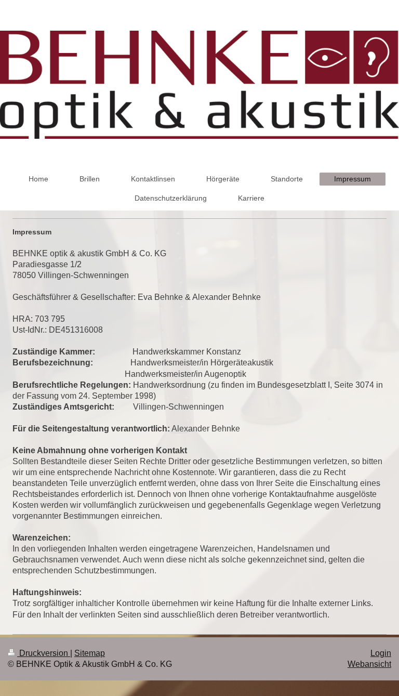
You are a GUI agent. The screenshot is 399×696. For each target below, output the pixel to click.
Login (380, 653)
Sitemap (89, 653)
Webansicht (369, 664)
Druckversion (43, 653)
